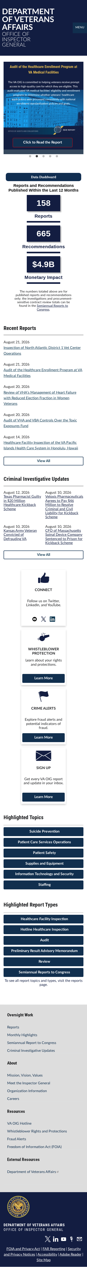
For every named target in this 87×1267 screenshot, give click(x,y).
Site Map (44, 1260)
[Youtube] (34, 619)
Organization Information (27, 1091)
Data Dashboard (43, 176)
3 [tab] (43, 156)
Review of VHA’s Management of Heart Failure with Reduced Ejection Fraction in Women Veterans (40, 398)
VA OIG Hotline (19, 1123)
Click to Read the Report (42, 142)
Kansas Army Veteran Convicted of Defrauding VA (20, 535)
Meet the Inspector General (28, 1083)
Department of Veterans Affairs (31, 1172)
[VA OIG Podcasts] (72, 1240)
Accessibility (47, 1254)
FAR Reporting (54, 1249)
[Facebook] (52, 619)
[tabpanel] (43, 105)
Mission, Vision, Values (25, 1075)
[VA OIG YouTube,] (65, 1240)
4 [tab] (50, 156)
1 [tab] (30, 156)
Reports (13, 1027)
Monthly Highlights (22, 1035)
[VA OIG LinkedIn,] (57, 1240)
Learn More (43, 678)
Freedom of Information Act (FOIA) (34, 1147)
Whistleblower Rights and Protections (37, 1131)
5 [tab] (57, 156)
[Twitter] (43, 619)
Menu (79, 27)
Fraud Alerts (16, 1139)
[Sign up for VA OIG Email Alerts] (80, 1240)
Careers (13, 1099)
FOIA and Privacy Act (23, 1249)
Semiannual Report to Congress (31, 1043)
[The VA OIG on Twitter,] (49, 1240)
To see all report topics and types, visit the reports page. (44, 983)
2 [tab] (37, 156)
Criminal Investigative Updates (31, 1050)
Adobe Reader (70, 1254)
